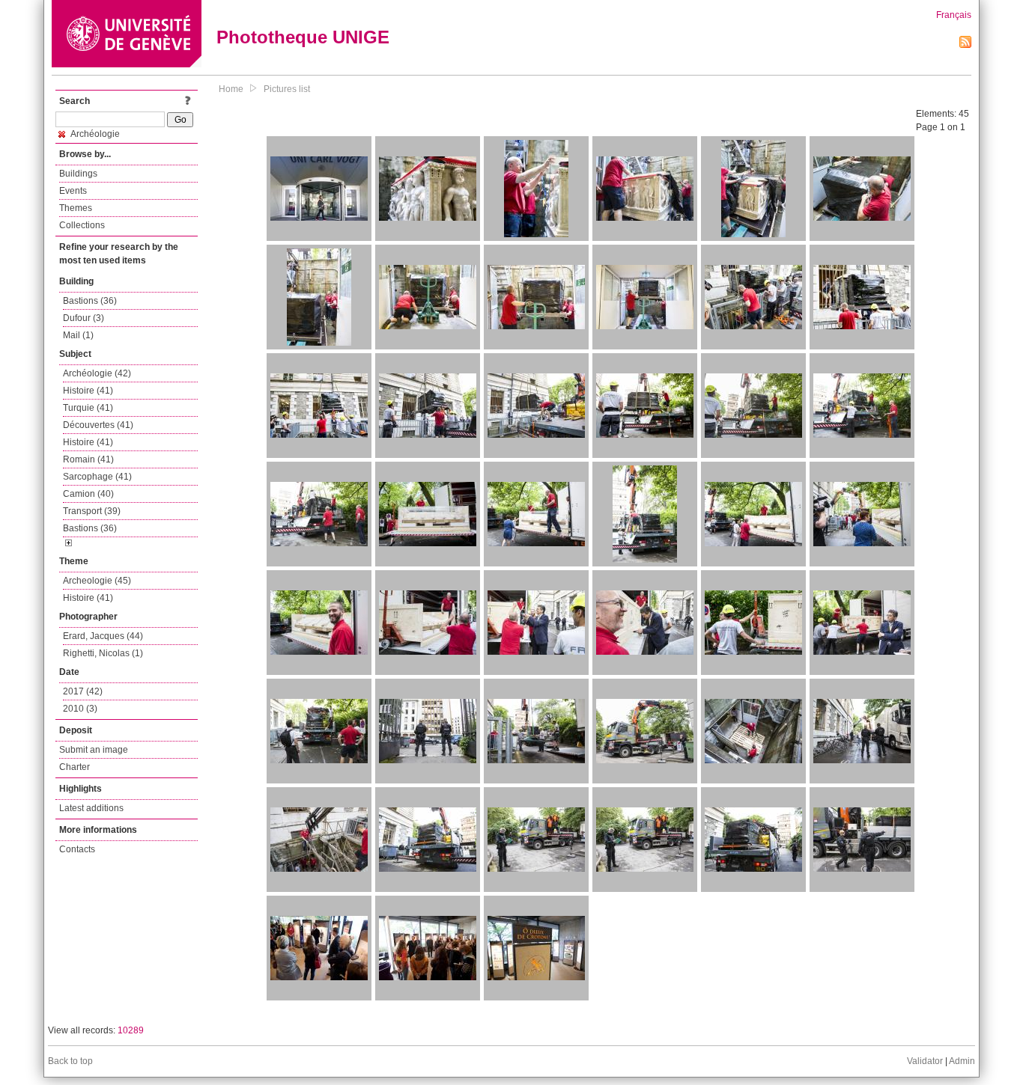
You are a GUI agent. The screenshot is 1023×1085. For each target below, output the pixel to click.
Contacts (77, 849)
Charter (74, 767)
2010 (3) (80, 708)
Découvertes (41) (98, 425)
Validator (925, 1061)
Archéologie (94, 134)
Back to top (70, 1061)
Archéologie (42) (97, 373)
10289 (131, 1030)
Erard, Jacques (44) (103, 636)
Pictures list (287, 89)
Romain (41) (88, 459)
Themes (75, 208)
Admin (962, 1061)
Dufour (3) (83, 318)
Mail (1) (78, 335)
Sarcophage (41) (97, 476)
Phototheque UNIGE (302, 37)
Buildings (78, 173)
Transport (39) (92, 511)
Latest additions (91, 808)
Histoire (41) (88, 390)
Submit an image (93, 750)
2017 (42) (83, 691)
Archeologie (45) (97, 580)
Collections (82, 225)
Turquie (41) (88, 408)
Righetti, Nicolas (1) (103, 653)
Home (231, 89)
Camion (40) (88, 494)
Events (73, 191)
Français (953, 15)
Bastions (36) (90, 301)
